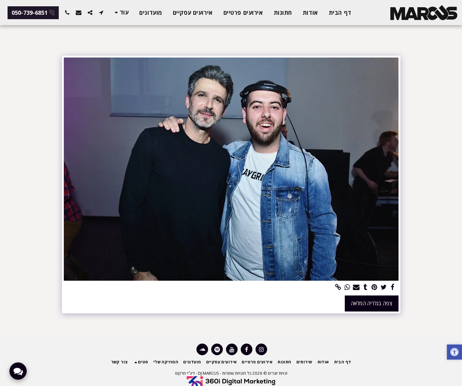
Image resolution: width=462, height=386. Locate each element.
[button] (101, 12)
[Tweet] (383, 287)
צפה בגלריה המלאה (371, 303)
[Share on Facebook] (392, 287)
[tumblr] (365, 287)
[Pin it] (374, 287)
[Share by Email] (356, 287)
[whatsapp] (347, 287)
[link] (338, 287)
